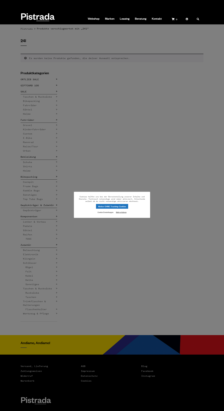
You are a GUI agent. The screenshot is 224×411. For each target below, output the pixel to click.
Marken (109, 18)
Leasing (125, 18)
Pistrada (38, 17)
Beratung (140, 18)
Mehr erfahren (121, 212)
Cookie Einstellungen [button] (105, 212)
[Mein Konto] (186, 20)
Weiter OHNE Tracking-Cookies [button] (112, 206)
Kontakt (157, 18)
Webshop (94, 18)
